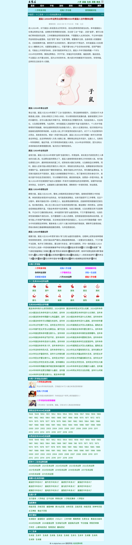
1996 (81, 425)
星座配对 (41, 519)
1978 (53, 421)
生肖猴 (87, 535)
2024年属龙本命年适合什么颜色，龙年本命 (47, 341)
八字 (79, 2)
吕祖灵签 (78, 507)
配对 (42, 6)
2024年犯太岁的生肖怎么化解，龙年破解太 (47, 362)
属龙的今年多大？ (36, 486)
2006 (66, 428)
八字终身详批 (40, 10)
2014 (42, 432)
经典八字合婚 (65, 10)
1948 (31, 414)
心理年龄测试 (41, 527)
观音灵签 (32, 507)
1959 (93, 414)
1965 (53, 418)
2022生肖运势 (88, 466)
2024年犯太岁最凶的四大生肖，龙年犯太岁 (84, 354)
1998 (93, 425)
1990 (48, 425)
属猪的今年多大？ (85, 490)
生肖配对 (32, 519)
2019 (70, 432)
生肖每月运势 (61, 523)
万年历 (31, 527)
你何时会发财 (40, 272)
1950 (42, 414)
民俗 (84, 2)
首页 (32, 15)
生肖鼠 (31, 535)
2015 (48, 432)
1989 (42, 425)
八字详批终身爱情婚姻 (46, 400)
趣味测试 (61, 527)
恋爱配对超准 (40, 277)
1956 (76, 414)
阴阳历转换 (94, 523)
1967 (64, 418)
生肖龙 (59, 535)
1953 (59, 414)
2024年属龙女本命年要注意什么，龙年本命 (84, 329)
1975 (36, 421)
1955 (70, 414)
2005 (60, 428)
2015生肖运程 (47, 474)
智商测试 (52, 527)
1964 (47, 418)
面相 (61, 6)
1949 (36, 414)
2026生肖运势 (35, 466)
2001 (37, 428)
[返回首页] (32, 3)
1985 (92, 421)
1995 (76, 425)
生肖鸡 (94, 535)
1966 (59, 418)
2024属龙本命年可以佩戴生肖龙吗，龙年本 (47, 321)
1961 (31, 418)
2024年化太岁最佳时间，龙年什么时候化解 (47, 354)
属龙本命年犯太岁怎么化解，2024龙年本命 (84, 308)
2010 (90, 428)
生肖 (89, 2)
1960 (99, 414)
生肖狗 (31, 539)
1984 (86, 421)
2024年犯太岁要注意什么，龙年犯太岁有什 (47, 358)
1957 (82, 414)
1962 (36, 418)
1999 (98, 425)
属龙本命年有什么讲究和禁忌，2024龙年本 (47, 308)
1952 (53, 414)
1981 (70, 421)
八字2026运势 (66, 277)
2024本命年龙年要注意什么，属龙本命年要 (47, 374)
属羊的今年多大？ (85, 486)
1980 (64, 421)
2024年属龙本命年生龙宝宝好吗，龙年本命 (84, 341)
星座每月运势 (73, 523)
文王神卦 (32, 511)
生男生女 (85, 519)
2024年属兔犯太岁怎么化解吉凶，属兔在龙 (84, 325)
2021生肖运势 (34, 470)
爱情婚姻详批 (90, 10)
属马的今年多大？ (68, 486)
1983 (81, 421)
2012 (31, 432)
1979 (58, 421)
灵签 (93, 2)
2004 (54, 428)
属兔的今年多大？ (85, 482)
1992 (59, 425)
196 (75, 443)
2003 (48, 428)
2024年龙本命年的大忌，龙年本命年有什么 (47, 350)
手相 (52, 6)
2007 (72, 428)
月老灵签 (41, 507)
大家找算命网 (77, 543)
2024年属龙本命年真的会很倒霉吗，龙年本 (84, 333)
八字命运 (41, 498)
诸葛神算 (50, 507)
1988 (36, 425)
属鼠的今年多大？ (36, 482)
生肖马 (73, 535)
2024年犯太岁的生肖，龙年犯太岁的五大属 (84, 362)
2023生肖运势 (75, 466)
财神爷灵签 (97, 507)
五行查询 (32, 498)
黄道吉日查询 (96, 519)
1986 (98, 421)
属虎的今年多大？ (68, 482)
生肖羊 (80, 535)
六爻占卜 (59, 519)
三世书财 (68, 519)
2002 (42, 428)
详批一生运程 (90, 272)
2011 (96, 428)
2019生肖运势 (61, 470)
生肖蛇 (66, 535)
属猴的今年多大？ (36, 490)
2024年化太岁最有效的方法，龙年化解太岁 (84, 350)
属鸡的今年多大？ (52, 490)
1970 (81, 418)
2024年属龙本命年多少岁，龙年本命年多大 (47, 346)
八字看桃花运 (65, 272)
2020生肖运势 (48, 470)
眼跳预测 (76, 519)
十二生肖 (39, 15)
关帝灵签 (69, 507)
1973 (98, 418)
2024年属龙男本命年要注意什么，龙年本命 (47, 333)
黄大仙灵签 (60, 507)
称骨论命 (59, 498)
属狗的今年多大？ (68, 490)
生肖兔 (52, 535)
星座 (32, 6)
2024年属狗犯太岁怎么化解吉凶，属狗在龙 (84, 346)
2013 (36, 432)
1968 (70, 418)
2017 (59, 432)
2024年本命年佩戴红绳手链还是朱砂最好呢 (47, 366)
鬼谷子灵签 (42, 511)
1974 (31, 421)
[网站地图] (102, 2)
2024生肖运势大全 (53, 15)
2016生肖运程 (34, 474)
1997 (87, 425)
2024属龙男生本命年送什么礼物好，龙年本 (84, 313)
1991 (53, 425)
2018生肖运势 (74, 470)
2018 (65, 432)
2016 (53, 432)
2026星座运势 (48, 523)
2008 (78, 428)
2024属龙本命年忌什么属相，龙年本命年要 (84, 321)
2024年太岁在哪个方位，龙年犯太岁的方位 (47, 325)
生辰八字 (32, 495)
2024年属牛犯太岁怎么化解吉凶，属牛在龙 (47, 329)
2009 (84, 428)
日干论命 (50, 498)
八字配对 (80, 498)
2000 (31, 428)
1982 (75, 421)
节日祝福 (84, 523)
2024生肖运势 (61, 466)
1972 (92, 418)
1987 (31, 425)
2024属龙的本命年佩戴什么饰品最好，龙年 (47, 317)
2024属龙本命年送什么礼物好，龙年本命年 (84, 317)
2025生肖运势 (48, 466)
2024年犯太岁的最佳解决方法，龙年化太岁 (84, 358)
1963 (42, 418)
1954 (65, 414)
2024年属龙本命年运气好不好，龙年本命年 (47, 337)
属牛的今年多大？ (52, 482)
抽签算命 (32, 503)
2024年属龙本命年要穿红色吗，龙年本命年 (84, 337)
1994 (70, 425)
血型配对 (50, 519)
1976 (42, 421)
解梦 (99, 6)
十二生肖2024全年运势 (39, 281)
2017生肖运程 (87, 470)
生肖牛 (38, 535)
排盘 (80, 6)
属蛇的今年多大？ (52, 486)
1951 (48, 414)
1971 (87, 418)
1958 (87, 414)
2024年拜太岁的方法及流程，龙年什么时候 (84, 370)
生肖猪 (38, 539)
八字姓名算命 (69, 498)
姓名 (98, 2)
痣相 (71, 6)
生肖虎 (45, 535)
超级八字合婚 (90, 277)
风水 (90, 6)
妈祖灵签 (87, 507)
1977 (47, 421)
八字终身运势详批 (44, 382)
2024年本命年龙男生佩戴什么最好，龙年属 (47, 370)
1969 (76, 418)
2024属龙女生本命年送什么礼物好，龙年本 (47, 313)
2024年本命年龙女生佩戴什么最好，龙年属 (84, 366)
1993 (64, 425)
